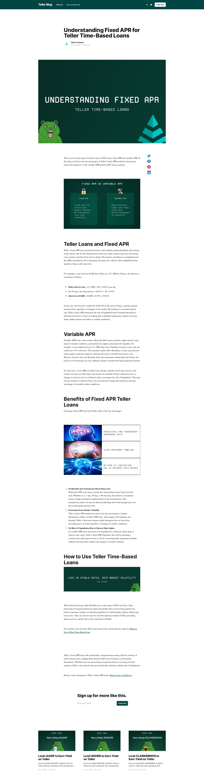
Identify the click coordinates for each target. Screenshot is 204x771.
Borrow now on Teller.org (120, 675)
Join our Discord (73, 5)
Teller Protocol (77, 42)
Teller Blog (45, 4)
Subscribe (160, 5)
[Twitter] (151, 5)
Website (59, 5)
